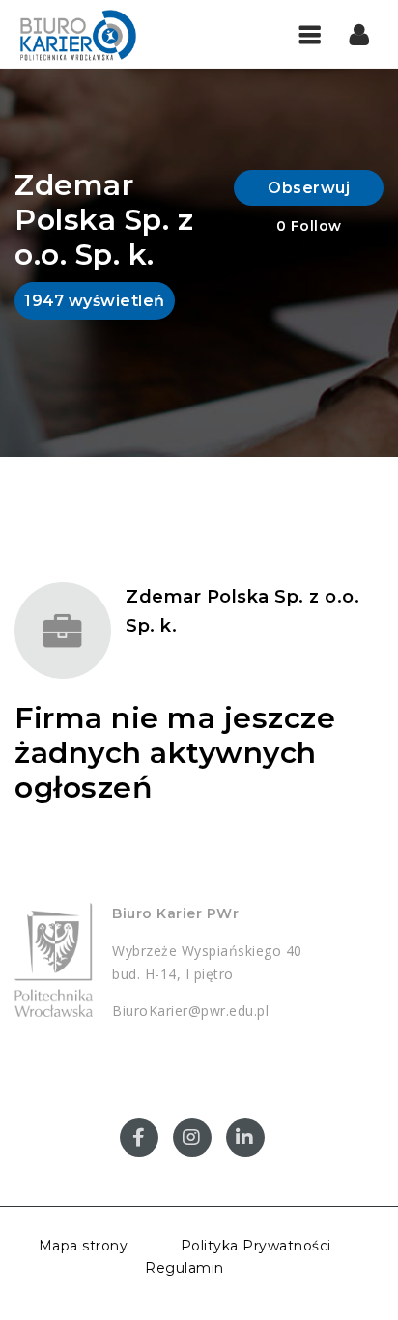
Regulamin (184, 1268)
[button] (359, 34)
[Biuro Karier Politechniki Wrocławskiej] (77, 34)
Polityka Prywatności (256, 1245)
